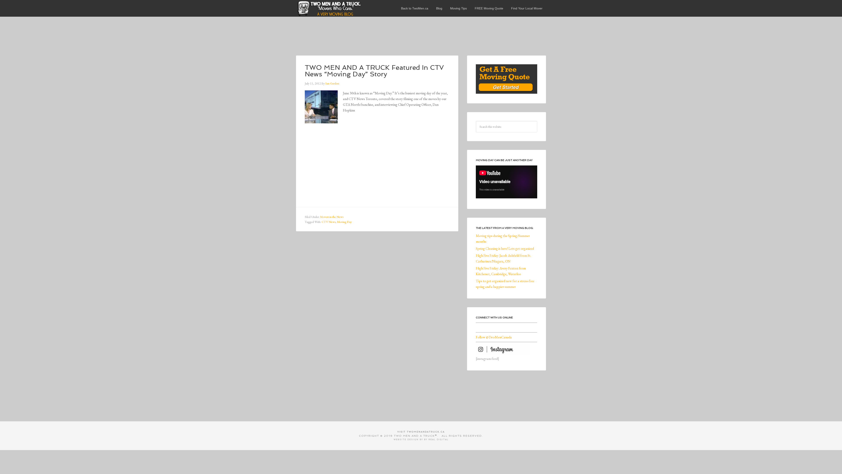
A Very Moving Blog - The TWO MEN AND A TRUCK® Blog (329, 8)
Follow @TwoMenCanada (494, 337)
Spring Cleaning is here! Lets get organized (505, 248)
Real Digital (438, 439)
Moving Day (344, 222)
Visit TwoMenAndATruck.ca (421, 432)
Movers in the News (331, 217)
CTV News (328, 222)
